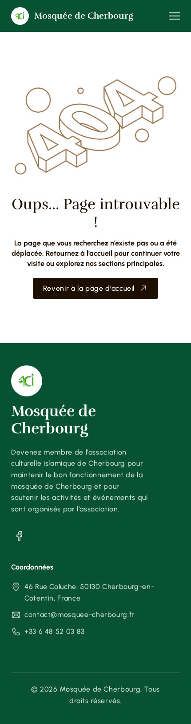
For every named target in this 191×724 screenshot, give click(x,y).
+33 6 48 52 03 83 (54, 631)
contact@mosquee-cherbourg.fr (79, 614)
